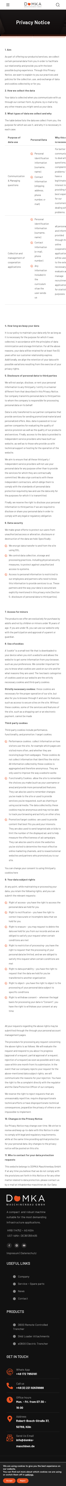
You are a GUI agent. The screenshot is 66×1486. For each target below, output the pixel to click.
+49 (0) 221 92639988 (30, 1388)
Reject (22, 1480)
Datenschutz (29, 1253)
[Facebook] (9, 1245)
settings (29, 1474)
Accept (9, 1480)
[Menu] (8, 5)
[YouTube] (24, 1245)
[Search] (58, 5)
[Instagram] (16, 1245)
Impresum (13, 1253)
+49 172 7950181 (26, 1374)
